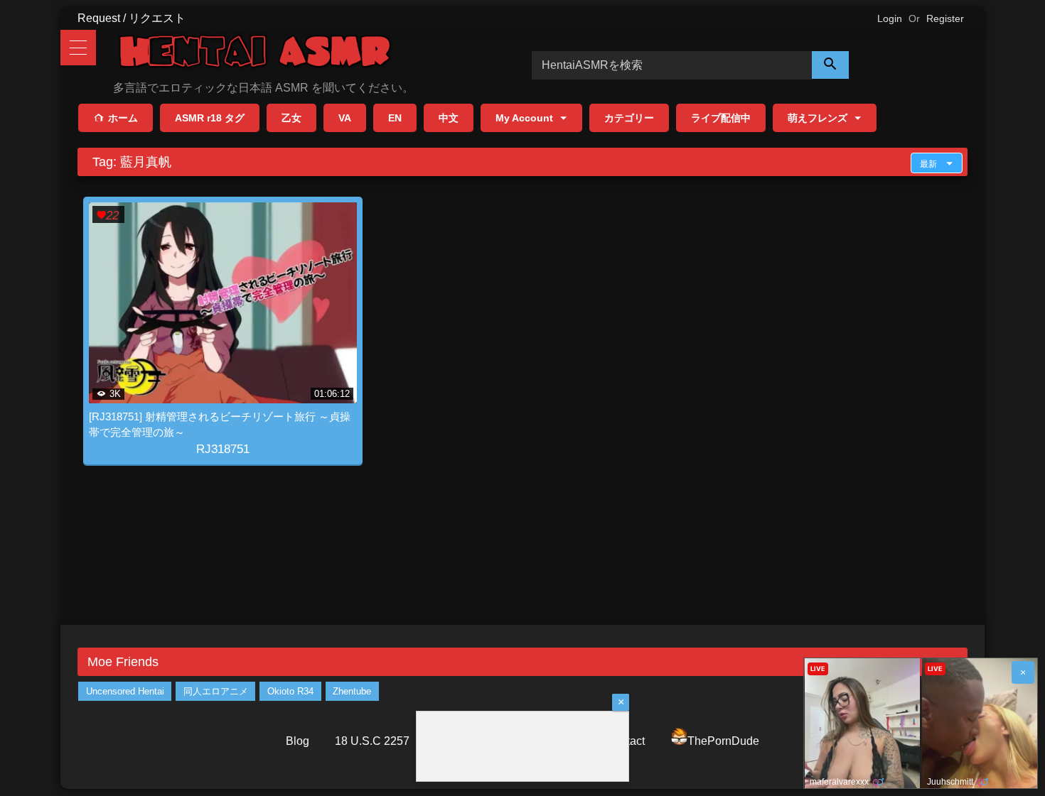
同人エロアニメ (215, 691)
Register (945, 18)
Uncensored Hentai (125, 691)
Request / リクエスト (131, 18)
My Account (524, 118)
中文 (449, 118)
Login (889, 18)
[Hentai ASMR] (255, 53)
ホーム (123, 118)
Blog (297, 741)
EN (395, 118)
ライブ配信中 (721, 118)
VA (344, 118)
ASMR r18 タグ (210, 118)
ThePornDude (723, 741)
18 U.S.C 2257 (372, 741)
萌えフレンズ (817, 118)
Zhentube (352, 691)
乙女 (291, 118)
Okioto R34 (290, 691)
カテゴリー (629, 118)
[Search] (830, 65)
